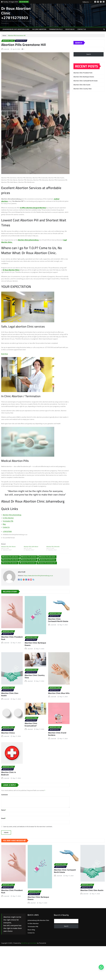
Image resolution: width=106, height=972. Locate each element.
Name (3, 810)
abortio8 (6, 49)
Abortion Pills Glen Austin (48, 556)
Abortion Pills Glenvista (10, 563)
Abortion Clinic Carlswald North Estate (58, 620)
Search (78, 42)
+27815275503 (7, 531)
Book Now (4, 354)
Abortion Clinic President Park (12, 638)
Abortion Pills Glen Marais (8, 546)
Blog (4, 524)
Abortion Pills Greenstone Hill (16, 35)
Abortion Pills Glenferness (47, 560)
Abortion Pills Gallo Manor (31, 546)
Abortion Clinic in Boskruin (8, 773)
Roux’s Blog (70, 29)
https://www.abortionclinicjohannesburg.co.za (38, 575)
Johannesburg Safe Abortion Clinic (16, 29)
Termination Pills (56, 29)
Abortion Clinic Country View (35, 676)
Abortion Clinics (8, 733)
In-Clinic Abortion (39, 29)
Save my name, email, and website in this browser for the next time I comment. (27, 826)
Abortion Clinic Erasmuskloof (31, 724)
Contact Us (81, 29)
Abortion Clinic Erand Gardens (57, 734)
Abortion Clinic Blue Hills (58, 693)
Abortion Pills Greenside (28, 563)
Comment (4, 795)
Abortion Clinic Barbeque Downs (35, 644)
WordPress (24, 943)
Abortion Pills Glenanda (52, 546)
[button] (101, 967)
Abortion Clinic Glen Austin (9, 694)
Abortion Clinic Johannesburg (12, 515)
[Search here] (104, 29)
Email (3, 818)
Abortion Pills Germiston (30, 556)
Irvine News (33, 943)
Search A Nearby (61, 915)
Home (4, 35)
